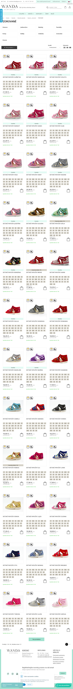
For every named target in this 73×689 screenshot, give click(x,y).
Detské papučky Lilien (34, 614)
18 (6, 81)
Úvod (4, 1)
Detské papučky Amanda (34, 419)
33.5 (28, 528)
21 (21, 81)
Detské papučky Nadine (58, 175)
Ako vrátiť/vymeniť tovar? (44, 1)
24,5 (12, 84)
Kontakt (25, 650)
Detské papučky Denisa (11, 516)
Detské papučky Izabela (11, 419)
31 (15, 86)
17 (3, 81)
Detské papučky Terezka (11, 614)
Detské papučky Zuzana (58, 516)
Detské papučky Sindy (33, 175)
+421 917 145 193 (29, 1)
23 (6, 84)
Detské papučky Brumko (58, 565)
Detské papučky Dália (57, 223)
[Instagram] (12, 673)
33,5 (4, 88)
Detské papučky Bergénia (12, 272)
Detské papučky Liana (57, 468)
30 (12, 86)
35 (10, 88)
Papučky (13, 18)
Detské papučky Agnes (34, 126)
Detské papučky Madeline (12, 370)
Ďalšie (63, 1)
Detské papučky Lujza (33, 516)
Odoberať (63, 673)
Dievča (7, 18)
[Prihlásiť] (70, 7)
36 (12, 88)
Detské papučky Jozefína (11, 223)
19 (12, 81)
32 (18, 86)
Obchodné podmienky (59, 655)
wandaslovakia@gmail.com (15, 1)
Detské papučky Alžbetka (12, 77)
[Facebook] (8, 673)
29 (6, 86)
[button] (71, 684)
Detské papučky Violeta (58, 77)
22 (3, 84)
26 (18, 84)
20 (15, 81)
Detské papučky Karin (57, 272)
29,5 (10, 86)
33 (20, 86)
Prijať (23, 684)
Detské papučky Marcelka (35, 77)
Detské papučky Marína (34, 370)
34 (7, 88)
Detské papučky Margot (11, 126)
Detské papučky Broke (34, 272)
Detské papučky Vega (10, 175)
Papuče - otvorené (31, 18)
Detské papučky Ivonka (58, 419)
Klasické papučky (21, 18)
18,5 (10, 81)
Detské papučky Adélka (58, 614)
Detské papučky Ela (33, 468)
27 (20, 84)
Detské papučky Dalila (11, 321)
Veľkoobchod (56, 1)
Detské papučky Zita (10, 565)
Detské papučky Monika (34, 565)
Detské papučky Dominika (35, 321)
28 (3, 86)
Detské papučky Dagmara (58, 370)
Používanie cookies (58, 657)
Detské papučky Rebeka (11, 468)
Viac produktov (37, 639)
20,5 (18, 81)
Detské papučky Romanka (59, 321)
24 (9, 84)
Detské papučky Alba (57, 126)
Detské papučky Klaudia (34, 223)
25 (15, 84)
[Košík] (65, 8)
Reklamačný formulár (58, 659)
